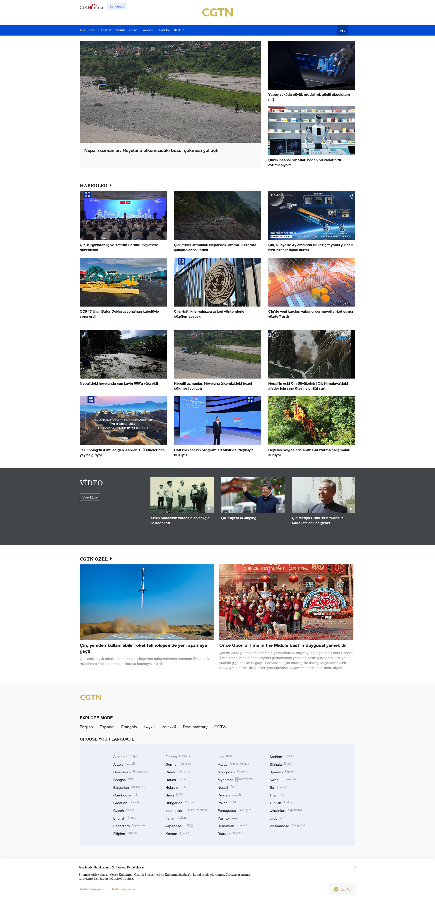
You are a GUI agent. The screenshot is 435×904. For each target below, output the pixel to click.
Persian (230, 795)
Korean (177, 833)
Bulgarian (129, 787)
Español (107, 726)
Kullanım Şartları (124, 889)
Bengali (123, 779)
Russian (231, 833)
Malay (233, 764)
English (86, 726)
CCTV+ (220, 726)
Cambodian (125, 795)
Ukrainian (286, 810)
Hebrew (176, 787)
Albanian (125, 756)
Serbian (282, 756)
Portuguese (234, 810)
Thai (277, 795)
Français (129, 726)
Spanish (282, 772)
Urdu (277, 818)
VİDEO (91, 482)
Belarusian (130, 772)
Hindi (173, 795)
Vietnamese (287, 826)
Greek (177, 772)
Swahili (283, 779)
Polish (228, 803)
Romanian (232, 826)
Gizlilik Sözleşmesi (92, 889)
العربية (149, 726)
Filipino (125, 833)
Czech (123, 810)
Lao (225, 756)
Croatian (126, 803)
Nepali (227, 787)
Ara (342, 30)
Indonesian (186, 810)
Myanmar (235, 779)
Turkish (281, 803)
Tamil (278, 787)
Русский (169, 726)
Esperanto (129, 826)
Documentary (195, 726)
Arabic (124, 764)
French (177, 756)
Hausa (175, 779)
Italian (176, 818)
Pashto (227, 818)
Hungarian (179, 803)
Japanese (179, 826)
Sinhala (281, 764)
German (178, 764)
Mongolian (233, 772)
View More (90, 497)
